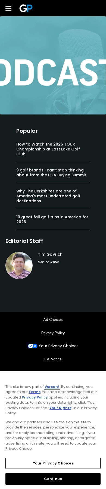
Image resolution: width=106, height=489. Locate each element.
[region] (53, 430)
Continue (53, 478)
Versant (52, 386)
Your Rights (60, 407)
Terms (34, 391)
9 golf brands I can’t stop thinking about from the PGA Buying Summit (51, 172)
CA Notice (53, 359)
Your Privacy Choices (59, 346)
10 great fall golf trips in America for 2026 (52, 219)
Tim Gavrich (50, 254)
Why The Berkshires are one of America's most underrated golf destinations (48, 196)
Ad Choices (53, 319)
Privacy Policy (53, 333)
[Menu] (8, 8)
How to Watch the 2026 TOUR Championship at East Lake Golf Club (48, 149)
